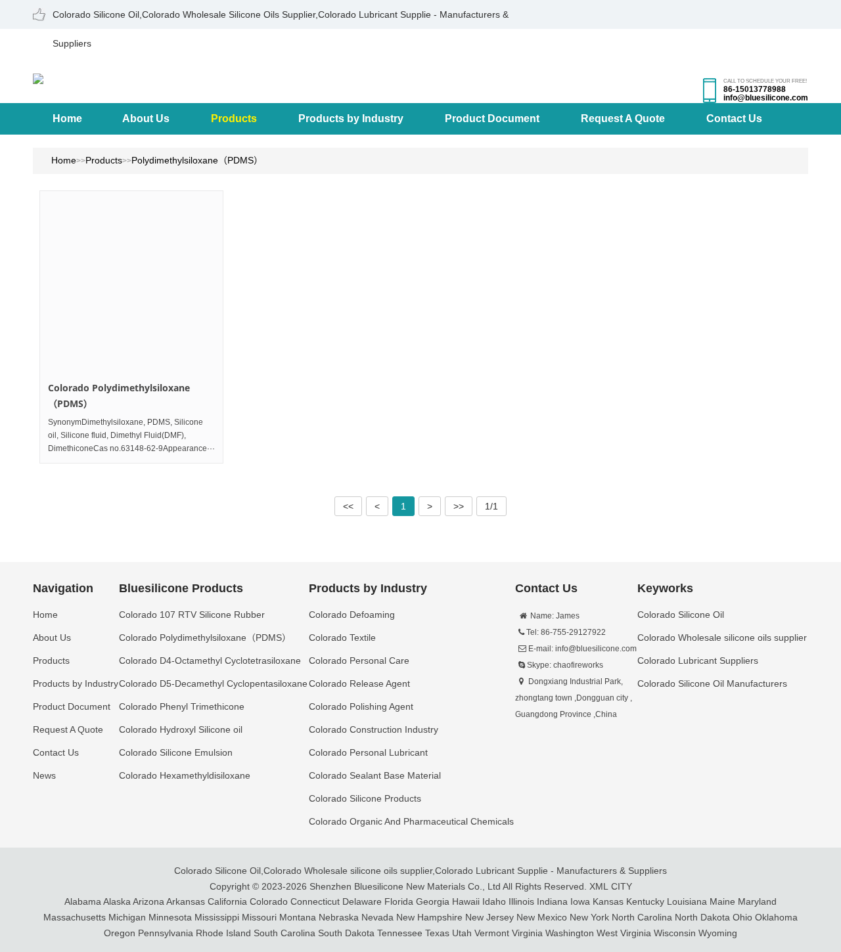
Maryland (757, 901)
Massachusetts (74, 917)
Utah (462, 933)
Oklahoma (776, 917)
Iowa (580, 901)
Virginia (527, 933)
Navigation (63, 588)
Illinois (521, 901)
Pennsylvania (165, 933)
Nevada (377, 917)
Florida (398, 901)
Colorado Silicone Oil (217, 870)
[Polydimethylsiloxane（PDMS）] (131, 282)
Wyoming (717, 933)
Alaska (117, 901)
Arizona (148, 901)
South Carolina (284, 933)
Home (67, 118)
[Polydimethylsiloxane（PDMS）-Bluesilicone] (38, 77)
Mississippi (216, 917)
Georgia (432, 901)
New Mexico (541, 917)
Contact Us (734, 118)
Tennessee (399, 933)
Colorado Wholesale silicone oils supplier (347, 870)
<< (348, 506)
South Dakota (346, 933)
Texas (437, 933)
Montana (297, 917)
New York (589, 917)
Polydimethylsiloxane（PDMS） (197, 160)
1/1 (491, 506)
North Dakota (702, 917)
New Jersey (489, 917)
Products (234, 118)
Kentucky (645, 901)
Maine (722, 901)
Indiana (552, 901)
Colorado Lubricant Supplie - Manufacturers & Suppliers (551, 870)
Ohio (742, 917)
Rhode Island (223, 933)
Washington (569, 933)
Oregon (119, 933)
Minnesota (170, 917)
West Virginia (624, 933)
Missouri (259, 917)
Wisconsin (675, 933)
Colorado (269, 901)
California (227, 901)
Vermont (491, 933)
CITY (621, 886)
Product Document (492, 118)
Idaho (494, 901)
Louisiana (687, 901)
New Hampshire (429, 917)
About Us (146, 118)
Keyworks (665, 588)
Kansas (608, 901)
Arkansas (185, 901)
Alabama (82, 901)
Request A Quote (623, 118)
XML (598, 886)
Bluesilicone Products (181, 588)
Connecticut (315, 901)
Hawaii (466, 901)
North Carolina (642, 917)
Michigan (127, 917)
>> (458, 506)
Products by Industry (350, 118)
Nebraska (339, 917)
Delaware (362, 901)
